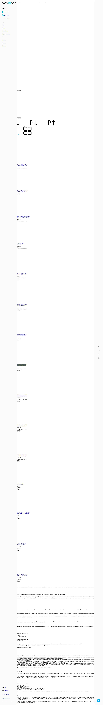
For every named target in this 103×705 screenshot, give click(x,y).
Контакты (4, 45)
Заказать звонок (5, 695)
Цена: (1, 11)
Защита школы (7, 18)
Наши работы (4, 30)
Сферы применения (6, 33)
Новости (3, 39)
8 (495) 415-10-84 (5, 694)
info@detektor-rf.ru (5, 698)
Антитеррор (6, 15)
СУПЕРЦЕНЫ (7, 11)
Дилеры (3, 27)
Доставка (4, 42)
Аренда (3, 24)
